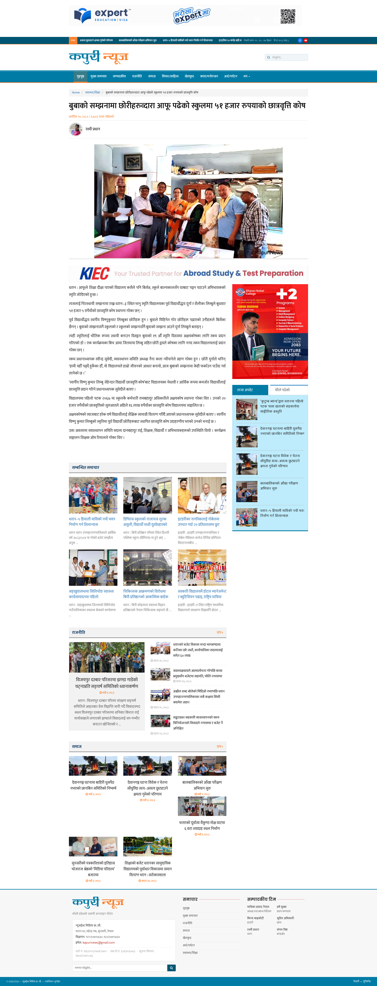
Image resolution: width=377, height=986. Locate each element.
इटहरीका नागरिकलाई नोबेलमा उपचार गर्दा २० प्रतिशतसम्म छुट (199, 521)
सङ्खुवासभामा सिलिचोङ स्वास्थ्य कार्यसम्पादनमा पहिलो (91, 594)
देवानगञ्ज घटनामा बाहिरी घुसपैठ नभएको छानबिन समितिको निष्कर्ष (93, 785)
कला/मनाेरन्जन (209, 76)
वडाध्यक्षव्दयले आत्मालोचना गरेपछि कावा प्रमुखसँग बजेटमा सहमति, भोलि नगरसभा (197, 673)
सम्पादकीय (119, 76)
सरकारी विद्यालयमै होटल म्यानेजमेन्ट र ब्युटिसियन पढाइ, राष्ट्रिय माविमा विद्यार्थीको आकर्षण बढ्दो (202, 594)
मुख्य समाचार (99, 76)
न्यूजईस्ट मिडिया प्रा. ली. (32, 981)
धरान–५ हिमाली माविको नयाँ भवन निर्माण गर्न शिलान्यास (152, 40)
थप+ (220, 632)
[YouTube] (305, 40)
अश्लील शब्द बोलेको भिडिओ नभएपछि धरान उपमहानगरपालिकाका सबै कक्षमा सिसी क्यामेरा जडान (199, 697)
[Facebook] (300, 40)
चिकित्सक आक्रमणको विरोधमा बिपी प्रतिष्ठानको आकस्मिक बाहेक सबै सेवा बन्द (145, 594)
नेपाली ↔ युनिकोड (362, 981)
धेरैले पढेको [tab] (282, 390)
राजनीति (137, 76)
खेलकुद (189, 76)
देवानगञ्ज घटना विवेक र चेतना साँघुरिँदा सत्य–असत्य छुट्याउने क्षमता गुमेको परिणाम (147, 788)
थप (245, 76)
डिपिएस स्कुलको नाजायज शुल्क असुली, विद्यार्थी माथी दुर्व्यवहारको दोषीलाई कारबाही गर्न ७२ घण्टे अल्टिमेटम (145, 521)
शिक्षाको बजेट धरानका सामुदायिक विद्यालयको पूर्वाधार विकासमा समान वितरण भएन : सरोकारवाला (148, 869)
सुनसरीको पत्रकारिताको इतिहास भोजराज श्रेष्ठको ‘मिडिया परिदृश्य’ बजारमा (93, 869)
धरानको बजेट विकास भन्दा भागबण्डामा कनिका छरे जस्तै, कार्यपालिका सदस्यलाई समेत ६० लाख (198, 650)
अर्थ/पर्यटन (230, 76)
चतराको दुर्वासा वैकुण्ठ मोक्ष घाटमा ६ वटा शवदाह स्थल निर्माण (202, 826)
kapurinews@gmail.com (99, 942)
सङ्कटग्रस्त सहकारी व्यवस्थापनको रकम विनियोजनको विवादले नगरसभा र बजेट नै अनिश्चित (198, 723)
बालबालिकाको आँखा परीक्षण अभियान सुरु (102, 40)
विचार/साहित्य (170, 76)
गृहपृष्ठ (80, 76)
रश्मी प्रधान (93, 129)
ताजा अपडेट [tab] (245, 390)
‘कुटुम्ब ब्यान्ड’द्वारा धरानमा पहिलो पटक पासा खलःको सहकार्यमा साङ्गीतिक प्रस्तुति (281, 406)
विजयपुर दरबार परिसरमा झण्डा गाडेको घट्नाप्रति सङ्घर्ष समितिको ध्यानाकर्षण (106, 683)
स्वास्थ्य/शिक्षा (190, 953)
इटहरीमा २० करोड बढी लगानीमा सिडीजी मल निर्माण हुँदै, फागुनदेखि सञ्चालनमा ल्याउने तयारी (224, 40)
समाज (152, 76)
